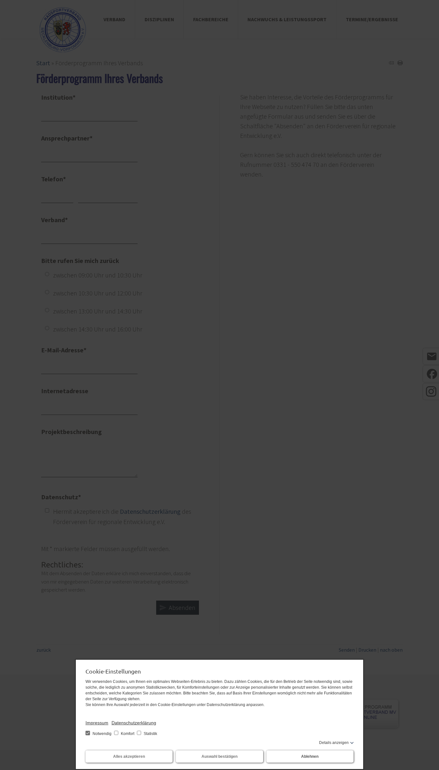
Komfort (127, 733)
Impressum (96, 722)
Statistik (150, 733)
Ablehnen (309, 756)
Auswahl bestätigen (219, 756)
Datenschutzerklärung (134, 722)
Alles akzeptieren (129, 756)
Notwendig (102, 733)
